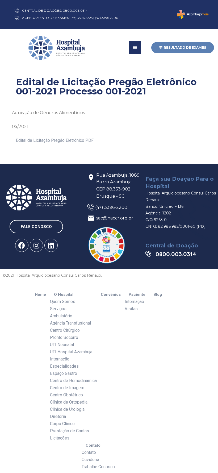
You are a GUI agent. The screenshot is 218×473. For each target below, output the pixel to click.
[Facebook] (21, 245)
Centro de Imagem (67, 387)
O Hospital (63, 295)
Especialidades (64, 366)
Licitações (59, 438)
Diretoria (58, 416)
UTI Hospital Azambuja (71, 351)
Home (40, 295)
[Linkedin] (51, 245)
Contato (93, 445)
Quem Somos (62, 301)
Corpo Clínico (62, 423)
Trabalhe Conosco (98, 466)
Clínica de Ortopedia (68, 402)
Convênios (111, 295)
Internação (59, 359)
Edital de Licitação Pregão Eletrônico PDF (55, 140)
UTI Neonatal (62, 344)
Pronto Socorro (64, 337)
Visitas (131, 308)
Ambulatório (61, 315)
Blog (157, 295)
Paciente (137, 295)
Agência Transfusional (70, 323)
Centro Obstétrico (66, 394)
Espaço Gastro (63, 373)
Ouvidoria (90, 459)
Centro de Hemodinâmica (73, 380)
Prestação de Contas (69, 430)
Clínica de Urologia (67, 409)
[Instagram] (36, 245)
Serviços (58, 308)
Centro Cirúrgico (65, 330)
